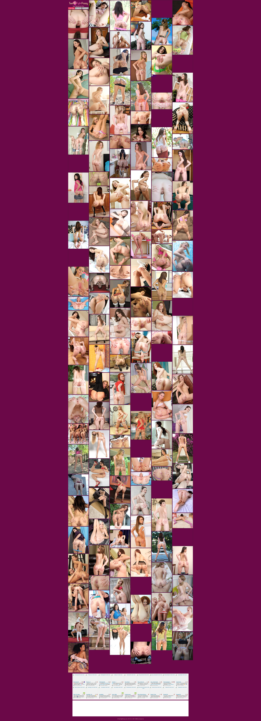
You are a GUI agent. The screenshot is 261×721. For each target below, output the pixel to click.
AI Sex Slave (71, 8)
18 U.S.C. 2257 (131, 718)
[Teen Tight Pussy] (78, 3)
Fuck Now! (85, 8)
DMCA (136, 718)
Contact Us (141, 718)
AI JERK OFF (78, 8)
